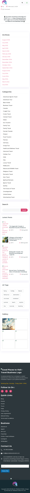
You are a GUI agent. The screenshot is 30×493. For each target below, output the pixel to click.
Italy (4, 160)
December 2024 (7, 59)
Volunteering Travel (8, 197)
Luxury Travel (7, 162)
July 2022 (5, 84)
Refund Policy (5, 416)
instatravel (15, 298)
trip (5, 306)
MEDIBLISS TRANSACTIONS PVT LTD (16, 490)
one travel (6, 298)
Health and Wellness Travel (11, 148)
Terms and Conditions (7, 418)
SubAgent (4, 439)
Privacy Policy (5, 411)
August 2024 (6, 70)
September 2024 (7, 68)
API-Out (3, 431)
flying (5, 291)
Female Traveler (8, 131)
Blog (2, 398)
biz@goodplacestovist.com (11, 453)
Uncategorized (7, 191)
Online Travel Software (7, 436)
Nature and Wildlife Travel (10, 168)
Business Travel (7, 105)
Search (5, 204)
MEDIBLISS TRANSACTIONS (16, 489)
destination (16, 294)
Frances (5, 140)
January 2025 (6, 56)
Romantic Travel (8, 174)
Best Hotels (6, 102)
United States (7, 194)
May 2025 (5, 45)
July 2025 (5, 42)
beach (13, 302)
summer (6, 302)
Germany (5, 142)
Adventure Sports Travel (10, 97)
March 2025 (5, 51)
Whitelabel (4, 441)
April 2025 (5, 48)
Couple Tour (6, 111)
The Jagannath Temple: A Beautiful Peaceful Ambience (17, 227)
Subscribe (5, 471)
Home (3, 403)
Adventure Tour (7, 99)
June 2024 (5, 76)
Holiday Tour (7, 154)
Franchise (4, 434)
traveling (20, 306)
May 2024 (5, 79)
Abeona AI (4, 426)
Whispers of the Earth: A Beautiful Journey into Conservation (16, 239)
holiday (12, 291)
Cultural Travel (7, 117)
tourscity (12, 306)
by (3, 6)
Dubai (5, 119)
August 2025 (6, 40)
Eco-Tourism (7, 122)
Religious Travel (7, 171)
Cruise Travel (7, 114)
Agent (3, 429)
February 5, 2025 (13, 6)
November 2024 (7, 62)
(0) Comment (6, 9)
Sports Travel (7, 183)
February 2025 (6, 54)
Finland (5, 134)
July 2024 (5, 73)
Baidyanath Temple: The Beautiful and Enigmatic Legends (16, 253)
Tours (2, 406)
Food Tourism (7, 137)
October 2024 (6, 65)
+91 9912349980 (8, 449)
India (4, 157)
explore (21, 302)
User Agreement (6, 413)
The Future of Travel (9, 188)
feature (20, 291)
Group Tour (6, 145)
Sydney (5, 185)
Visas (2, 408)
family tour (6, 294)
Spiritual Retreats (8, 180)
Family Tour (6, 125)
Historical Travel (8, 151)
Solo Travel (6, 177)
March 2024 (5, 82)
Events (3, 401)
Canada (5, 108)
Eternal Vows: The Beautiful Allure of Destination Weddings (18, 271)
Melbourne (6, 165)
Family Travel (7, 128)
